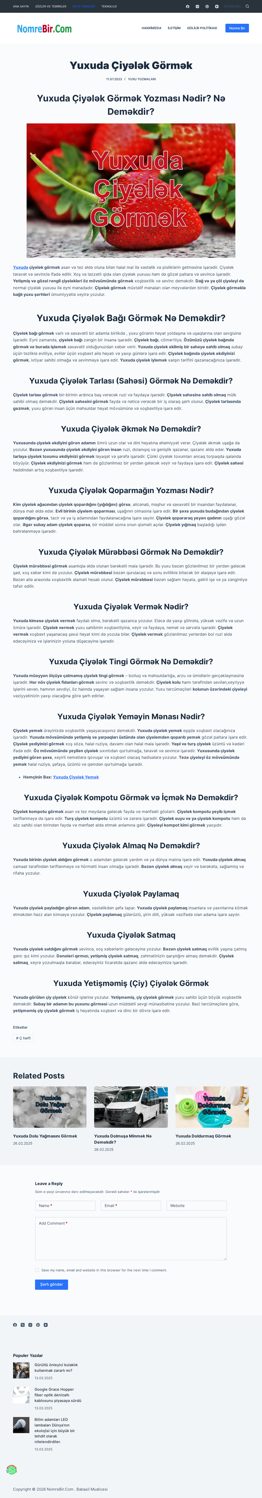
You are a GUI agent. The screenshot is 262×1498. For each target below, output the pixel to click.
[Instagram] (197, 6)
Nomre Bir (237, 28)
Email (111, 1205)
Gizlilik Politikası (202, 28)
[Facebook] (187, 6)
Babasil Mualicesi (92, 1489)
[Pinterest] (207, 6)
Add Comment (53, 1223)
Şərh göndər (51, 1284)
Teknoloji (109, 6)
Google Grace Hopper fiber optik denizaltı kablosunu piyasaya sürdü (58, 1395)
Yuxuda (20, 267)
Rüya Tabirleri (84, 6)
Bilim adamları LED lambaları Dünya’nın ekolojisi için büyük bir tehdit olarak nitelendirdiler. (55, 1430)
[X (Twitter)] (23, 1325)
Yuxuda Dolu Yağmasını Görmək (45, 1136)
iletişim (174, 28)
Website (177, 1205)
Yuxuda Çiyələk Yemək (76, 777)
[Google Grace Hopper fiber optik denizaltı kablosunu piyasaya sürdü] (21, 1395)
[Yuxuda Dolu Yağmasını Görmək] (49, 1107)
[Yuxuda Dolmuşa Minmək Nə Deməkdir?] (131, 1107)
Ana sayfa (21, 6)
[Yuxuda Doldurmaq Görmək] (212, 1107)
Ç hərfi (23, 1038)
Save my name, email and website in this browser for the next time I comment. (104, 1270)
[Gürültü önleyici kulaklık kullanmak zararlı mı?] (21, 1370)
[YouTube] (217, 6)
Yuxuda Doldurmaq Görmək (203, 1136)
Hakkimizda (151, 28)
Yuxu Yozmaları (142, 79)
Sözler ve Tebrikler (50, 6)
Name (45, 1205)
